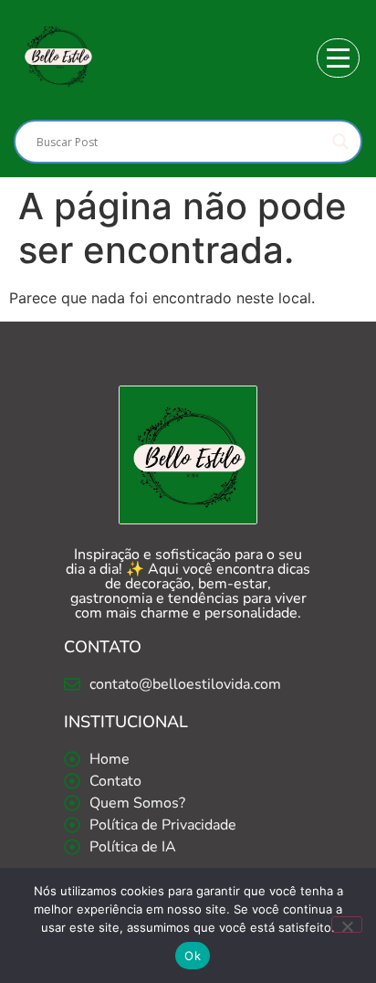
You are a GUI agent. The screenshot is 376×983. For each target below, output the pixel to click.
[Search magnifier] (340, 141)
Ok (192, 955)
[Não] (346, 924)
